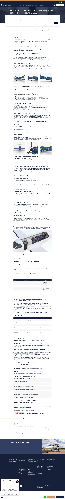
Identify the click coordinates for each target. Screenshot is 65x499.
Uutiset (13, 8)
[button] (60, 5)
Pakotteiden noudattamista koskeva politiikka (29, 492)
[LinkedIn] (61, 2)
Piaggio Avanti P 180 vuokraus (40, 465)
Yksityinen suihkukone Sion (21, 469)
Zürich (15, 292)
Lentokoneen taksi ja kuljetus (50, 466)
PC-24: (28, 46)
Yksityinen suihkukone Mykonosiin (22, 468)
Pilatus (16, 176)
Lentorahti (48, 465)
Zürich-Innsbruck (34, 353)
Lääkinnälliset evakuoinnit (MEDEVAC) (26, 223)
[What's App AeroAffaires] (59, 2)
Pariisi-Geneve (16, 353)
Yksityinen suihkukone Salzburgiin (22, 470)
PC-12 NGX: (26, 43)
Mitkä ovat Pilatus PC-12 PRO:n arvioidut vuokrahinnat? (24, 397)
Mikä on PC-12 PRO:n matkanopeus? (20, 381)
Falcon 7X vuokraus (39, 473)
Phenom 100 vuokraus (40, 460)
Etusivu (10, 8)
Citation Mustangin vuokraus (40, 459)
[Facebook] (45, 486)
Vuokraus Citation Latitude (40, 468)
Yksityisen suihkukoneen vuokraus (51, 459)
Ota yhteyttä (21, 492)
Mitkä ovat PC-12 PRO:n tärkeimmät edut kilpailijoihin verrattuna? (26, 394)
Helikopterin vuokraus (49, 460)
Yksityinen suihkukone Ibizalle (21, 474)
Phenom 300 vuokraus (40, 466)
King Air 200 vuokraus (39, 467)
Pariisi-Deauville (27, 353)
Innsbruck (18, 292)
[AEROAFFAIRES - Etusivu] (6, 5)
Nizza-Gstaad (21, 353)
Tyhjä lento (48, 467)
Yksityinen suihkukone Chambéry (22, 473)
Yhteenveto (15, 37)
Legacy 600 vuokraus (39, 472)
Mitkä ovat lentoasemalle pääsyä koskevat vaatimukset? (24, 389)
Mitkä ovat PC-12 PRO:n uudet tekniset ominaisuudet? (24, 386)
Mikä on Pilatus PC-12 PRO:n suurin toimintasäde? (23, 378)
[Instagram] (47, 486)
